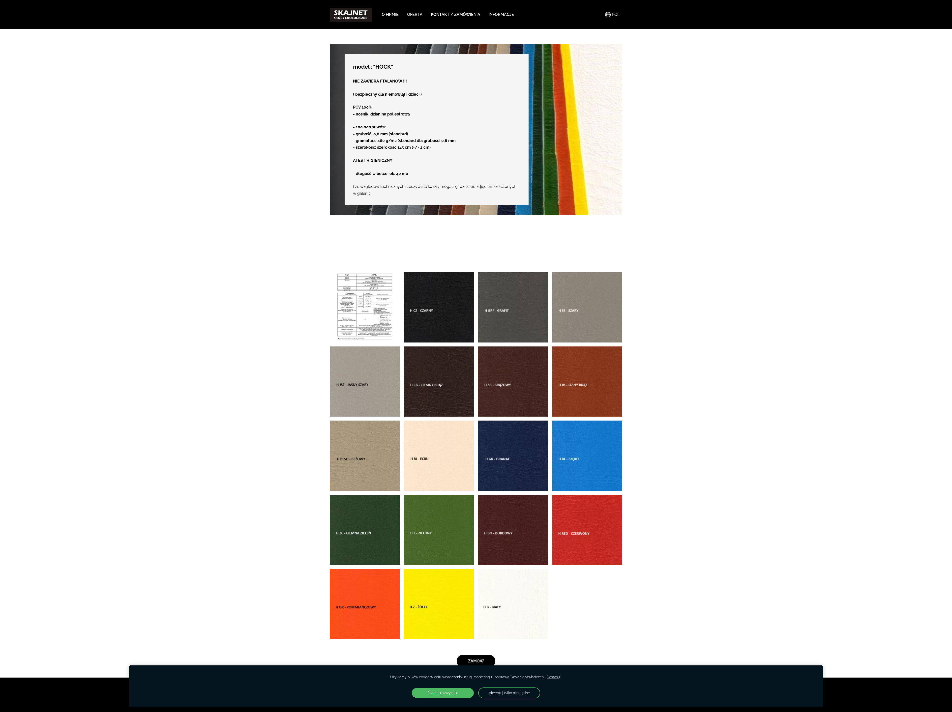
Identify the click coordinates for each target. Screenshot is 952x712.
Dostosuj (554, 677)
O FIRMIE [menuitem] (390, 14)
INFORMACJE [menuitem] (501, 14)
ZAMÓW (476, 661)
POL (615, 14)
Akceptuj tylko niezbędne (509, 693)
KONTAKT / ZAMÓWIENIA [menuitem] (455, 14)
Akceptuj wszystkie (442, 693)
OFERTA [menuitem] (414, 14)
